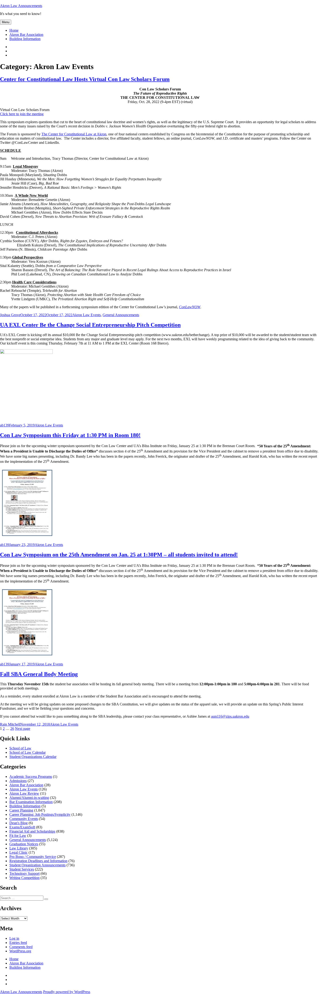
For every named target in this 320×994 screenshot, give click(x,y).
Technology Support (24, 873)
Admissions (18, 781)
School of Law (20, 748)
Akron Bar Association (26, 35)
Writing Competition (24, 878)
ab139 (4, 425)
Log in (14, 938)
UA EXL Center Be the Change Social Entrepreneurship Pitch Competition (90, 325)
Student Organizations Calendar (32, 757)
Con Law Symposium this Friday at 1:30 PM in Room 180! (70, 435)
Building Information (25, 39)
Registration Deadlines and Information (38, 861)
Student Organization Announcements (37, 865)
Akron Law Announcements (21, 6)
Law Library (18, 848)
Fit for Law (17, 836)
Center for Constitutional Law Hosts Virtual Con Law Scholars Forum (85, 79)
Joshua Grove (10, 315)
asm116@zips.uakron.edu (230, 716)
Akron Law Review (24, 793)
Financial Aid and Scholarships (32, 831)
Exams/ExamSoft (22, 827)
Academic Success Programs (30, 777)
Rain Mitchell (10, 724)
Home (14, 30)
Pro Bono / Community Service (32, 857)
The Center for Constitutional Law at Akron (73, 134)
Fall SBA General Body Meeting (39, 674)
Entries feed (18, 943)
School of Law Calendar (27, 752)
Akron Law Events (86, 315)
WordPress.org (20, 951)
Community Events (23, 819)
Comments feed (21, 947)
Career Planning (21, 810)
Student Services (21, 869)
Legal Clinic (18, 852)
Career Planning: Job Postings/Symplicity (40, 814)
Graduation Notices (23, 844)
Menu (5, 22)
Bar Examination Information (31, 802)
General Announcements (121, 315)
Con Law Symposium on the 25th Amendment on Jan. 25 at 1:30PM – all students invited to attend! (119, 555)
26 (12, 729)
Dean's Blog (18, 823)
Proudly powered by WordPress (66, 992)
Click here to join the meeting (22, 114)
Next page (22, 729)
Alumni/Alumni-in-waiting (29, 798)
